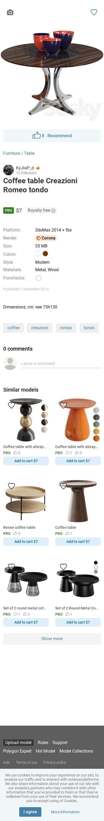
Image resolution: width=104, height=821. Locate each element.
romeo (66, 327)
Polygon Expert (17, 751)
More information (65, 812)
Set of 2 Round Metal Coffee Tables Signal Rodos (77, 608)
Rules (43, 742)
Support (60, 742)
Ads (6, 762)
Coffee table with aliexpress (25, 447)
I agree (30, 811)
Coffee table (65, 527)
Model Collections (76, 751)
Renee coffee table (19, 527)
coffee (13, 327)
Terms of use (26, 762)
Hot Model (45, 751)
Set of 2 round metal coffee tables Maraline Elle (25, 608)
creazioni (39, 327)
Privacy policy (54, 762)
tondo (89, 327)
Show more (52, 638)
